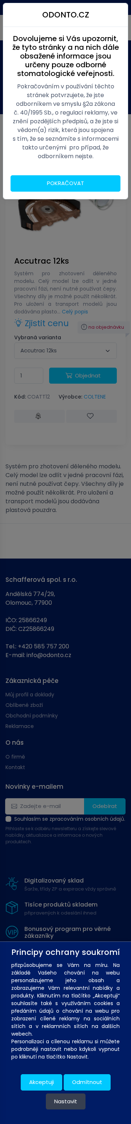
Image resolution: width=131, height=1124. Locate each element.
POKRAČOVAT (65, 183)
